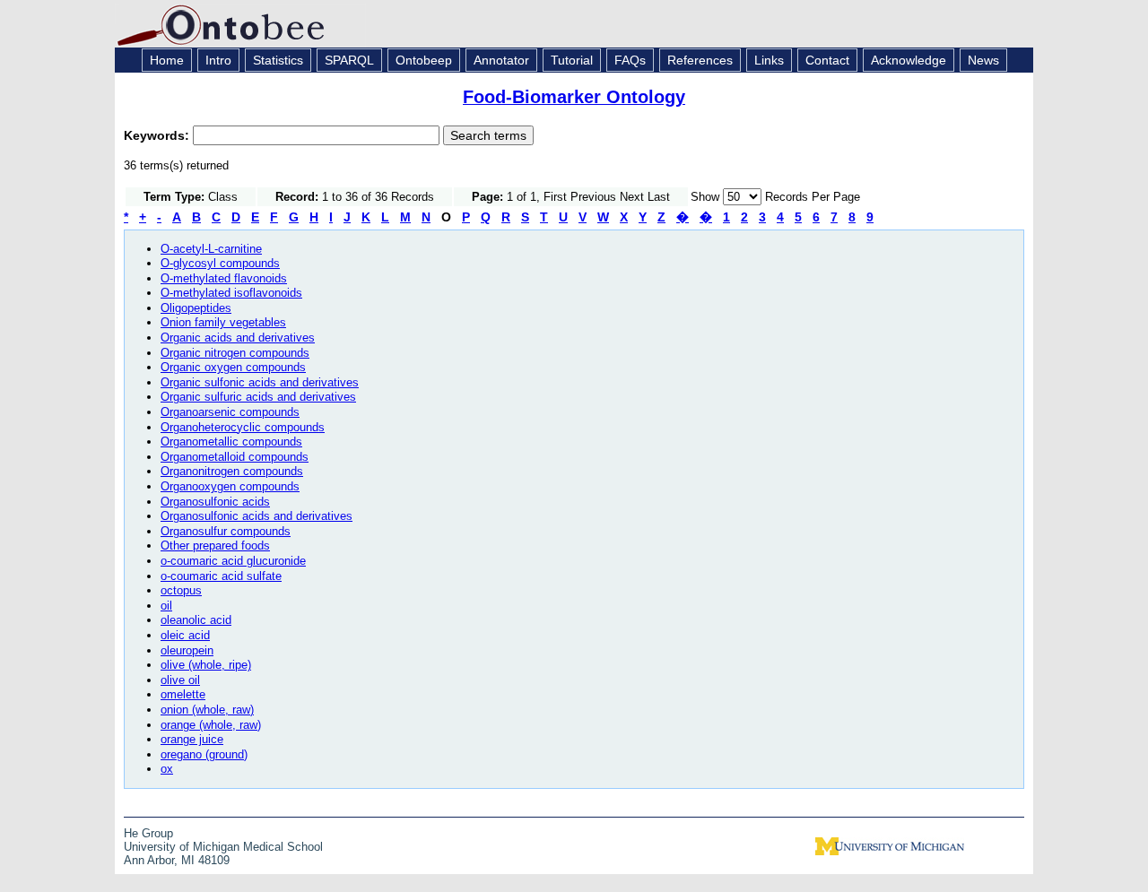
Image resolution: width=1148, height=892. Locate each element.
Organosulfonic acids (215, 501)
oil (166, 605)
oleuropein (187, 650)
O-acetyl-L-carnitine (211, 248)
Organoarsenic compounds (230, 412)
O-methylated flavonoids (224, 278)
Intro (218, 60)
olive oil (180, 680)
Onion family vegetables (223, 322)
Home (167, 60)
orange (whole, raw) (211, 725)
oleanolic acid (196, 620)
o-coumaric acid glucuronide (233, 560)
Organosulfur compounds (226, 531)
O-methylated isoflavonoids (231, 292)
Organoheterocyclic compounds (243, 427)
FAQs (630, 60)
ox (167, 768)
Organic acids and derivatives (238, 337)
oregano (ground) (204, 754)
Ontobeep (424, 60)
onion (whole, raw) (207, 709)
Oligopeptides (196, 308)
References (700, 60)
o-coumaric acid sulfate (221, 576)
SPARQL (349, 60)
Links (769, 60)
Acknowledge (908, 60)
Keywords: (158, 135)
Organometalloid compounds (235, 456)
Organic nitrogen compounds (235, 352)
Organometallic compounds (231, 441)
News (983, 60)
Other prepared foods (215, 545)
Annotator (501, 60)
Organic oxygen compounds (233, 367)
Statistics (278, 60)
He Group (148, 833)
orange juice (192, 739)
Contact (827, 60)
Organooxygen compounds (230, 486)
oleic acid (185, 635)
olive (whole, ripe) (206, 664)
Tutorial (572, 60)
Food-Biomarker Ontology (574, 97)
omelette (183, 694)
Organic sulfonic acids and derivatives (260, 382)
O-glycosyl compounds (220, 263)
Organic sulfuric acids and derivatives (258, 396)
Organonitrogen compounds (232, 471)
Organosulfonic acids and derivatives (256, 516)
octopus (181, 590)
